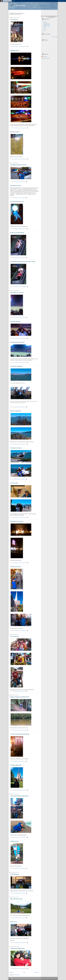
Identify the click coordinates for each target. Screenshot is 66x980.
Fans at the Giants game (15, 321)
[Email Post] (27, 46)
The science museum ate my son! (17, 201)
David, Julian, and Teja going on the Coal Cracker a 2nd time (22, 261)
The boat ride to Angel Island (16, 366)
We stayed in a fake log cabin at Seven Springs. (19, 734)
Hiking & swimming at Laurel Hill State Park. (19, 697)
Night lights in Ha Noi (14, 50)
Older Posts (36, 972)
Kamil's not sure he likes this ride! (17, 232)
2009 (43, 30)
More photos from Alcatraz (16, 448)
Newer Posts (11, 972)
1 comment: (23, 181)
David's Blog (20, 5)
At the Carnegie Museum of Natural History (19, 796)
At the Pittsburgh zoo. (14, 874)
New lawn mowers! (14, 19)
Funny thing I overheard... (15, 185)
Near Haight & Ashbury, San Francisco (18, 164)
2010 (43, 21)
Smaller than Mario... (14, 841)
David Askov (45, 56)
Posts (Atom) (17, 974)
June (44, 28)
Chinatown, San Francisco (15, 566)
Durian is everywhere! (14, 131)
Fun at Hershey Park (14, 636)
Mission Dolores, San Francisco (16, 521)
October (45, 22)
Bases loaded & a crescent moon (17, 292)
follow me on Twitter (54, 36)
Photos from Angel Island (15, 410)
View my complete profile (45, 58)
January (45, 29)
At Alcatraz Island (14, 483)
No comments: (23, 46)
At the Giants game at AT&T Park (17, 342)
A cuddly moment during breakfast (17, 948)
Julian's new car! (13, 921)
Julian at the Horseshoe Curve (16, 898)
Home (24, 972)
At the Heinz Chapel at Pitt (15, 765)
